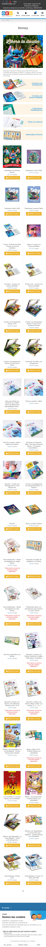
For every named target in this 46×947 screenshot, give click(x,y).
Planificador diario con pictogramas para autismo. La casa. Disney (34, 608)
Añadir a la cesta (13, 178)
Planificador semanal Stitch (34, 208)
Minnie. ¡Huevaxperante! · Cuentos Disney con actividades (34, 798)
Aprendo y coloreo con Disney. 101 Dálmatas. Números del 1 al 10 (12, 703)
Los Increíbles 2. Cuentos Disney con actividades (12, 797)
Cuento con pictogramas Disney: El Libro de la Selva (12, 363)
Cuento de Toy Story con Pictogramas (33, 362)
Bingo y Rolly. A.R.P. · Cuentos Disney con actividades (34, 751)
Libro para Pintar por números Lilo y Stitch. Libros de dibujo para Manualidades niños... (12, 403)
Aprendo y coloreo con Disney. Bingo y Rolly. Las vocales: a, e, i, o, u (33, 703)
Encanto (12, 523)
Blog (15, 2)
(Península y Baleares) (31, 6)
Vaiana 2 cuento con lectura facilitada (34, 245)
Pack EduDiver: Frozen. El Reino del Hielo (34, 877)
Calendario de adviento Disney (12, 171)
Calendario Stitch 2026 (12, 208)
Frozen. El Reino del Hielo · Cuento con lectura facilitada (12, 246)
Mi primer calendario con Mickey (12, 655)
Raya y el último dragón (34, 523)
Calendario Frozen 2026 (34, 170)
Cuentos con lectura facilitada (35, 97)
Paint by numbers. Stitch (34, 401)
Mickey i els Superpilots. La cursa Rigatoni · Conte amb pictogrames (12, 838)
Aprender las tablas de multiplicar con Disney (34, 560)
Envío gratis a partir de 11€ (32, 4)
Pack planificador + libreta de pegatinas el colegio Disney (12, 561)
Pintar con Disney (35, 122)
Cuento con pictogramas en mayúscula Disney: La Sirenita (33, 485)
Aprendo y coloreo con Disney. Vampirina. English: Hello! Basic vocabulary (34, 656)
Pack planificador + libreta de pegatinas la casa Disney (12, 608)
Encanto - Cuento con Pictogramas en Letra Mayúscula (12, 485)
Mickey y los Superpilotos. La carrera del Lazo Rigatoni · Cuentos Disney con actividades (34, 833)
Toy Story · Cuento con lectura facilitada (12, 285)
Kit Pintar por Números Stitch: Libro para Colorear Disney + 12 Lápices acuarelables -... (34, 445)
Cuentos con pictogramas (37, 84)
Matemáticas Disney (34, 134)
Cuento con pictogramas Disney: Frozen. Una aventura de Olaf (34, 323)
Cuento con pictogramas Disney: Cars (12, 323)
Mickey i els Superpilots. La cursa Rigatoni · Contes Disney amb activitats (12, 751)
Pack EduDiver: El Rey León (12, 877)
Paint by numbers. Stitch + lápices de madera (12, 443)
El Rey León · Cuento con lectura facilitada (34, 285)
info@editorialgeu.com (9, 4)
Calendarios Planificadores (36, 109)
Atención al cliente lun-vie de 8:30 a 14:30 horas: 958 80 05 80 (22, 8)
